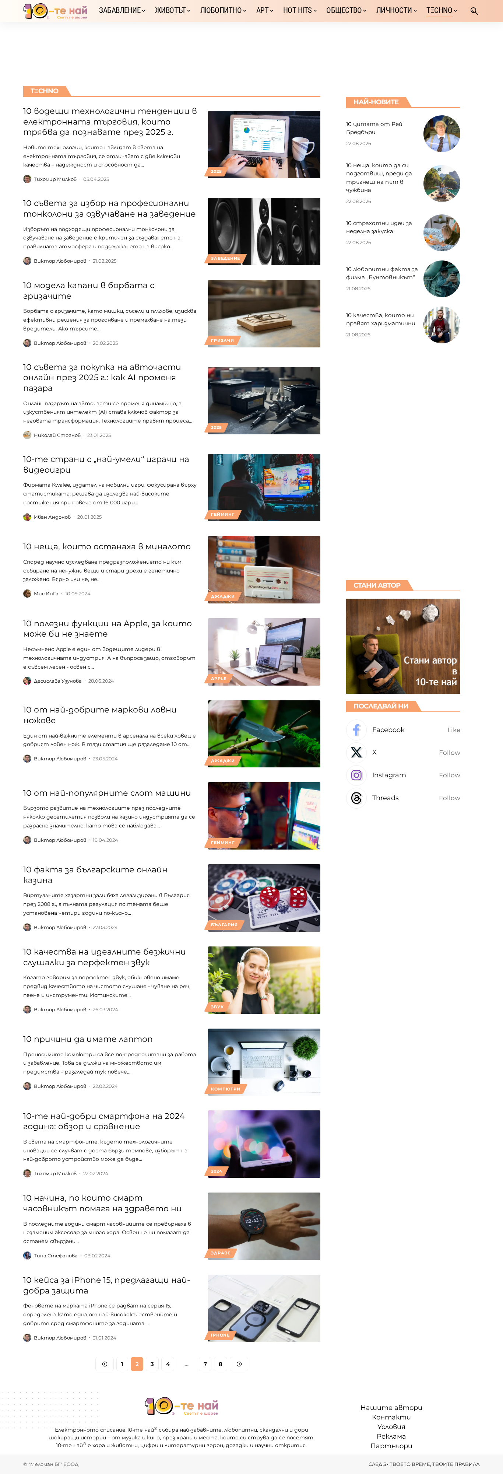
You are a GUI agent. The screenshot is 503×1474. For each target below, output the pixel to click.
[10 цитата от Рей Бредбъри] (441, 133)
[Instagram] (403, 775)
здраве (221, 1253)
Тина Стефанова (56, 1255)
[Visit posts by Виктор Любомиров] (27, 261)
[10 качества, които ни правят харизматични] (441, 325)
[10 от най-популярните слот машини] (264, 816)
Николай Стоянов (57, 435)
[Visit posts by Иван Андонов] (27, 517)
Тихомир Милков (55, 179)
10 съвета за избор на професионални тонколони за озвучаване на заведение (109, 208)
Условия (391, 1427)
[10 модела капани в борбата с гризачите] (264, 313)
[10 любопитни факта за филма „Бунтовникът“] (441, 278)
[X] (403, 752)
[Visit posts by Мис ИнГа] (27, 593)
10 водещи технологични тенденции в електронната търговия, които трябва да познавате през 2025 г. (110, 121)
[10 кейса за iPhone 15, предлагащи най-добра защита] (264, 1308)
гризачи (222, 340)
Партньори (391, 1446)
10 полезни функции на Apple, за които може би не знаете (107, 629)
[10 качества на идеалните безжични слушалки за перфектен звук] (264, 980)
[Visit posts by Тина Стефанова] (27, 1255)
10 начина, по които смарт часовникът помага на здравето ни (102, 1203)
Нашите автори (391, 1408)
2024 (216, 1171)
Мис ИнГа (46, 593)
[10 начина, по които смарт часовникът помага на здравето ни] (264, 1226)
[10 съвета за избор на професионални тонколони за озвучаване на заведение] (264, 231)
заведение (225, 258)
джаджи (223, 596)
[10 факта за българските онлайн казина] (264, 898)
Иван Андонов (52, 517)
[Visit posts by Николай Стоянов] (27, 435)
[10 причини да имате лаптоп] (264, 1062)
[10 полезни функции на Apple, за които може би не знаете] (264, 652)
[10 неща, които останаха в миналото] (264, 569)
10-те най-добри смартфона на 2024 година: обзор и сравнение (104, 1121)
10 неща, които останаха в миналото (107, 547)
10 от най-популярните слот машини (107, 793)
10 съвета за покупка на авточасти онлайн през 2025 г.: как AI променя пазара (102, 377)
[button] (474, 11)
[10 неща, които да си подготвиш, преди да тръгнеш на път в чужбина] (441, 183)
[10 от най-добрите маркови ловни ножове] (264, 734)
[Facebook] (403, 730)
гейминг (223, 514)
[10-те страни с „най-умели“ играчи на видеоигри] (264, 487)
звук (217, 1006)
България (224, 924)
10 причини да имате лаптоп (88, 1039)
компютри (225, 1089)
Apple (218, 678)
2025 (216, 171)
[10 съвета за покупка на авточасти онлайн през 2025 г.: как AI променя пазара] (264, 400)
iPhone (220, 1335)
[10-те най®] (55, 11)
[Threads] (403, 798)
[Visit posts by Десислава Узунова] (27, 681)
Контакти (391, 1417)
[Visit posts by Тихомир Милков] (27, 179)
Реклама (391, 1436)
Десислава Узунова (58, 681)
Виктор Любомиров (60, 261)
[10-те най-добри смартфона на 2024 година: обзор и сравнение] (264, 1144)
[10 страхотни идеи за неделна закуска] (441, 232)
